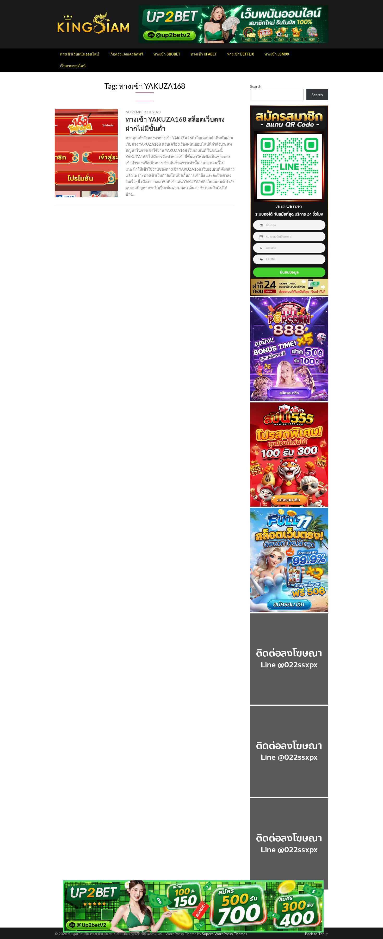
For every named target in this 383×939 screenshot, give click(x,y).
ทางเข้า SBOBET (166, 54)
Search (255, 86)
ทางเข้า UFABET (204, 54)
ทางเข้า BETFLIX (240, 54)
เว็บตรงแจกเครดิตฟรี (126, 54)
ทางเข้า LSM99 (276, 54)
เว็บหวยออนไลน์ (73, 66)
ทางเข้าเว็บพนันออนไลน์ (79, 54)
